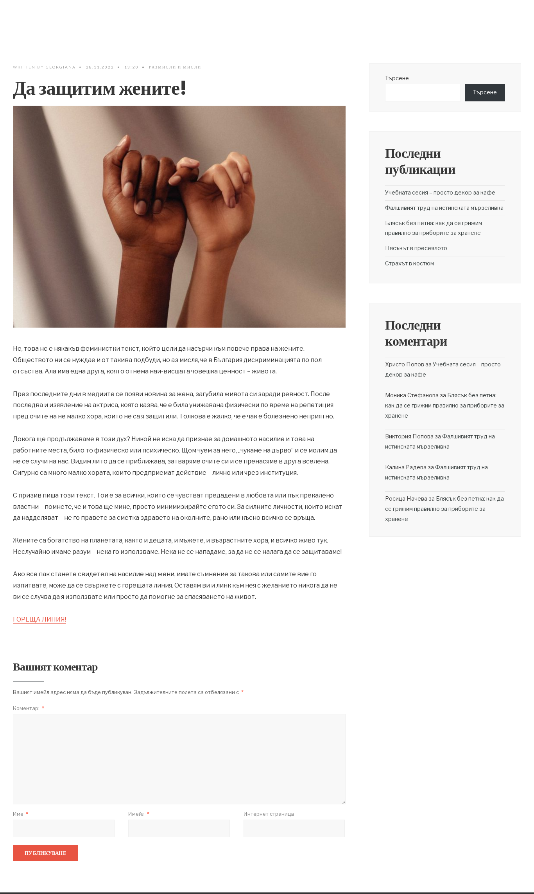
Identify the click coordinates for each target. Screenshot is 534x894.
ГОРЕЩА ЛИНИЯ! (39, 619)
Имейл (138, 814)
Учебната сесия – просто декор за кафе (440, 192)
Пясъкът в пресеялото (416, 248)
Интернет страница (269, 814)
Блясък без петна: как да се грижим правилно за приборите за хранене (444, 405)
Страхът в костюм (409, 263)
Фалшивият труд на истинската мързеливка (444, 207)
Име (20, 814)
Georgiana (61, 67)
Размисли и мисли (175, 67)
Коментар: (28, 708)
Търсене (397, 78)
